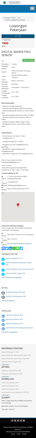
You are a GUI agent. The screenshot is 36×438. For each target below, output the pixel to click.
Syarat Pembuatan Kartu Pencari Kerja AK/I (20, 269)
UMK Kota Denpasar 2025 (14, 319)
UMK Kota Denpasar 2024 (14, 323)
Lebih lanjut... (6, 364)
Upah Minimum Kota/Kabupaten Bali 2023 (19, 328)
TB (19, 18)
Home (13, 434)
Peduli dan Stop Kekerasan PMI (16, 296)
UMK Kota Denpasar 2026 (14, 315)
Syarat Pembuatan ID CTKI (14, 258)
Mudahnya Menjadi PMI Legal (15, 292)
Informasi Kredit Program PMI (15, 273)
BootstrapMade (25, 431)
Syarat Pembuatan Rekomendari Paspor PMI (16, 355)
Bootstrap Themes (12, 431)
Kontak (24, 434)
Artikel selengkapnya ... (9, 300)
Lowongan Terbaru (9, 18)
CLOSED (6, 43)
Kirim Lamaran (28, 60)
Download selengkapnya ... (10, 332)
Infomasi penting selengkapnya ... (12, 277)
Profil (18, 434)
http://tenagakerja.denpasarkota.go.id (20, 243)
